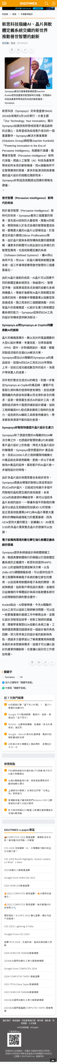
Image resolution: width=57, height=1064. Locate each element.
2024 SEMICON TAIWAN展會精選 (21, 953)
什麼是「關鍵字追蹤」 (16, 688)
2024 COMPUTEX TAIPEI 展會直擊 (22, 976)
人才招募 (32, 1023)
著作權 (40, 1020)
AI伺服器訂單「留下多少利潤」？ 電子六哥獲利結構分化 (29, 706)
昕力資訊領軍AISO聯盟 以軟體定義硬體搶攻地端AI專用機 (30, 811)
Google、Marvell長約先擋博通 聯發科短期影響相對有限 (30, 736)
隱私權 (48, 1020)
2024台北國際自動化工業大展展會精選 (24, 960)
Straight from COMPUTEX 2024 (20, 968)
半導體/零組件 (27, 14)
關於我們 (7, 1020)
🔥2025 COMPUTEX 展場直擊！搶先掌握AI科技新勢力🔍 (27, 906)
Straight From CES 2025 (16, 934)
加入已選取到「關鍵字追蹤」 (19, 682)
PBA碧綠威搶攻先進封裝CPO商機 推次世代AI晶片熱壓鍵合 (30, 772)
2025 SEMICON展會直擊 (16, 885)
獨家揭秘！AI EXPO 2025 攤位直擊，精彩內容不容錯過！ (27, 917)
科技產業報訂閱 (28, 1020)
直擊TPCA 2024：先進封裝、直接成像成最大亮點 (28, 943)
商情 (14, 14)
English (35, 1027)
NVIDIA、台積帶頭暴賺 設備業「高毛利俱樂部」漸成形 (30, 726)
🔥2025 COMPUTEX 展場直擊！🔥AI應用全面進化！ (27, 895)
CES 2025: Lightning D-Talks (19, 926)
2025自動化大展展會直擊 (17, 870)
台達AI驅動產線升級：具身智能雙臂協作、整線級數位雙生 (29, 782)
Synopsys (10, 677)
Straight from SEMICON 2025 (19, 877)
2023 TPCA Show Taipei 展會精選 (21, 984)
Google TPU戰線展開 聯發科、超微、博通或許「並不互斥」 (29, 716)
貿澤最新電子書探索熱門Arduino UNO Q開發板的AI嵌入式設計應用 (30, 802)
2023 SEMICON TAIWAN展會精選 (21, 992)
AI (21, 677)
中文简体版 (24, 1027)
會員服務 (16, 1020)
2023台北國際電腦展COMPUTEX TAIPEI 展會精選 (28, 1009)
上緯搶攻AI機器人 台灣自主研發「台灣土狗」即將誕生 (29, 792)
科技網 (5, 14)
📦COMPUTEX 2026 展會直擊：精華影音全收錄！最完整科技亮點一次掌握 (27, 839)
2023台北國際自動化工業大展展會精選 (24, 1000)
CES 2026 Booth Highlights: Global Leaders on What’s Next (27, 860)
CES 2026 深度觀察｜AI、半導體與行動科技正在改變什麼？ (27, 849)
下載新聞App (14, 1031)
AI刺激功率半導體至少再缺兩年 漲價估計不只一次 (29, 745)
